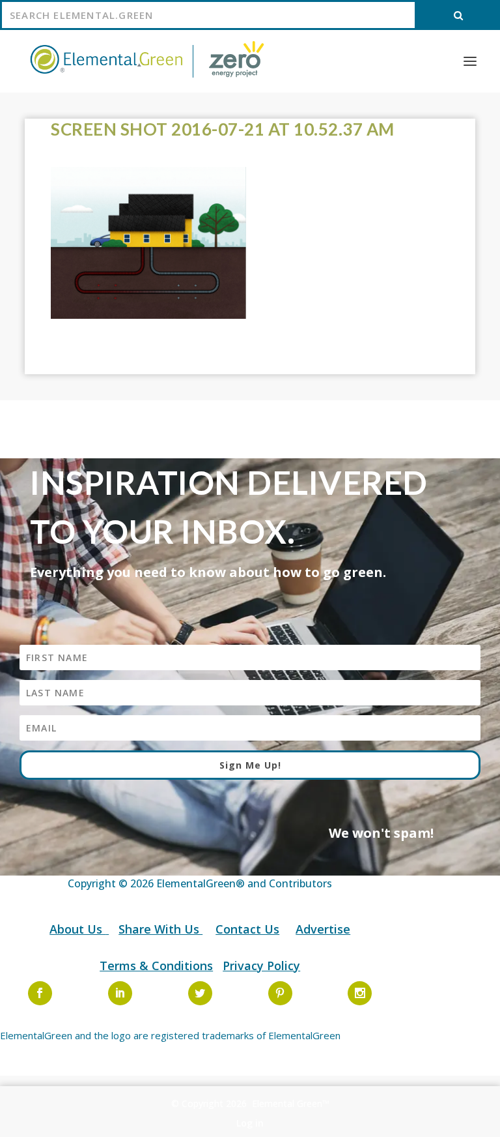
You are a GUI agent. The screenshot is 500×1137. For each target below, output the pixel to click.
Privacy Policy (261, 965)
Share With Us (160, 929)
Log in (250, 1123)
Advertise (323, 929)
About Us (77, 929)
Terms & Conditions (156, 965)
